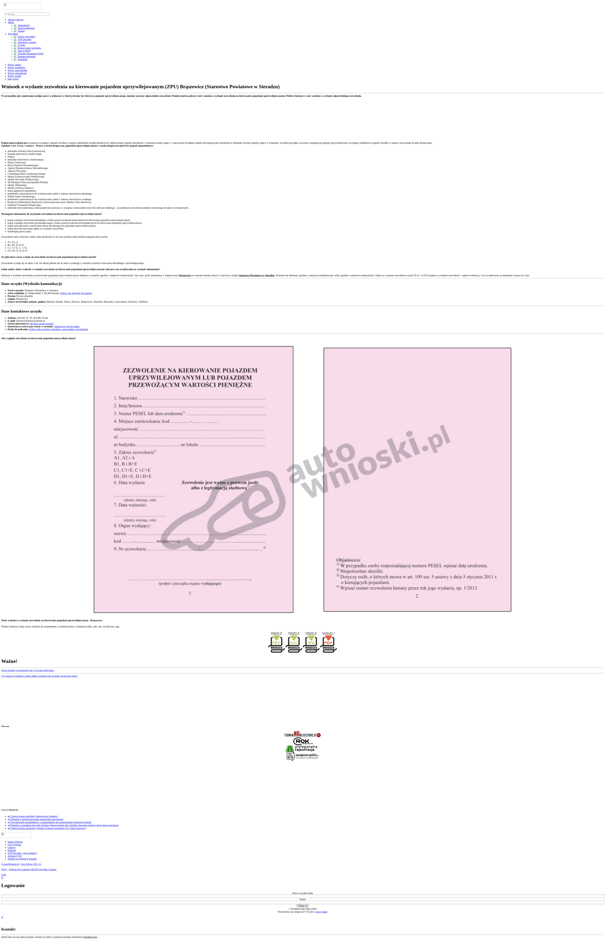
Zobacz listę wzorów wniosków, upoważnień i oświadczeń (58, 329)
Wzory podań (14, 76)
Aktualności (23, 25)
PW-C (4, 869)
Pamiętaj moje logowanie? (304, 908)
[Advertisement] (95, 119)
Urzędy (21, 45)
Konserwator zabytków (29, 48)
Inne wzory (13, 79)
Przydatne (13, 33)
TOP (3, 875)
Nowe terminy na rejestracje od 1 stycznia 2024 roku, (27, 670)
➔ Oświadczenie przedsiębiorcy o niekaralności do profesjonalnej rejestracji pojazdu (49, 822)
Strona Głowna (15, 841)
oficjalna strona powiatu (41, 323)
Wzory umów (14, 64)
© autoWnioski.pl (10, 864)
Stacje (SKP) (24, 50)
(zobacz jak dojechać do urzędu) (76, 293)
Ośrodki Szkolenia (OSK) (30, 53)
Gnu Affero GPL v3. (31, 864)
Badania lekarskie (26, 56)
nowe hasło (321, 911)
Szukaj (21, 31)
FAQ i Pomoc (14, 844)
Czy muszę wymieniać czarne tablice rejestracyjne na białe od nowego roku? (39, 676)
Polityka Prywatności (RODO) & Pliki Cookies (32, 869)
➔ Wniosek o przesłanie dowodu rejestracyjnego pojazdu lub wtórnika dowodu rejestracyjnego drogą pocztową (63, 825)
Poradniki (22, 59)
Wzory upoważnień (17, 70)
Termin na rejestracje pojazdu (22, 858)
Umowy (12, 847)
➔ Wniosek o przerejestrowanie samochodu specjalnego (35, 819)
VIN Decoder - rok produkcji (22, 853)
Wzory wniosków (16, 67)
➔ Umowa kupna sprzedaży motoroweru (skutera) (33, 816)
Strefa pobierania (26, 28)
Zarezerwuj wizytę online (67, 326)
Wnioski (12, 850)
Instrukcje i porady (26, 42)
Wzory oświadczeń (17, 73)
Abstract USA (15, 856)
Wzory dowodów (26, 36)
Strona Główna (15, 19)
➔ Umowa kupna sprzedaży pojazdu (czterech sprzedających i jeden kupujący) (47, 828)
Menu (11, 22)
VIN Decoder (24, 39)
